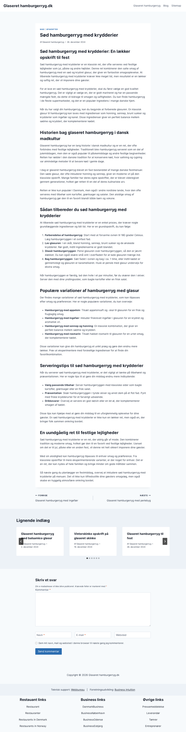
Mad (42, 29)
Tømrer (153, 719)
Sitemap (176, 5)
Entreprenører (153, 726)
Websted (121, 635)
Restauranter (32, 713)
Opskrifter (52, 29)
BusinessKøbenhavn (93, 713)
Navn (41, 635)
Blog (165, 5)
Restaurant (32, 706)
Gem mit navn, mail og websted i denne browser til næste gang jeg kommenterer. (81, 643)
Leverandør (153, 713)
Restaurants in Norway (33, 726)
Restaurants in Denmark (33, 719)
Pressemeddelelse (153, 706)
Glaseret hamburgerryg (146, 5)
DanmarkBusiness (93, 706)
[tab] (87, 558)
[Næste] (165, 541)
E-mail (81, 635)
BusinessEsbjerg (93, 726)
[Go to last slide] (21, 541)
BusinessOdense (93, 719)
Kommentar (43, 589)
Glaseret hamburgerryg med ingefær (56, 498)
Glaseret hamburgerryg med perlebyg (129, 498)
